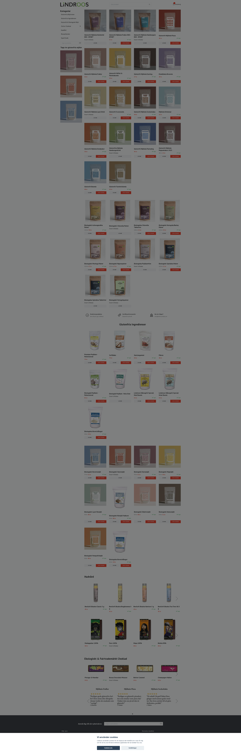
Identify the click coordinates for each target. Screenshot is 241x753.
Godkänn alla (108, 748)
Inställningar (133, 748)
